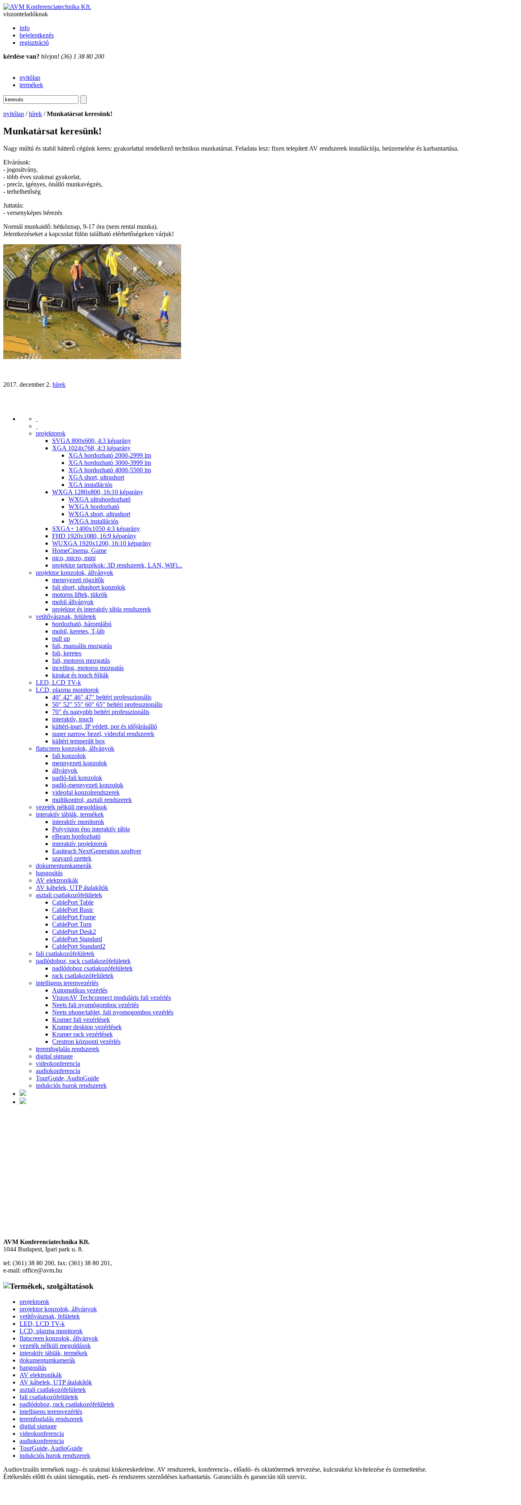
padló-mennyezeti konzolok (87, 785)
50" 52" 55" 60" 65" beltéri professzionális (107, 704)
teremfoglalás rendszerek (67, 1048)
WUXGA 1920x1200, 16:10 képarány (101, 543)
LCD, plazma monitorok (67, 689)
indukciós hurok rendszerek (71, 1085)
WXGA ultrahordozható (99, 499)
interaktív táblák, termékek (70, 814)
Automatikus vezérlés (79, 990)
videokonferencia (58, 1063)
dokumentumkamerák (64, 865)
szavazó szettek (72, 858)
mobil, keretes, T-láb (78, 631)
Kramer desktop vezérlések (87, 1026)
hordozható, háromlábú (82, 623)
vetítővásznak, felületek (66, 616)
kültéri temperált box (78, 741)
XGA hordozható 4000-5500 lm (109, 470)
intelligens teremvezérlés (67, 982)
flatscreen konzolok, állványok (75, 748)
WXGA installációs (93, 521)
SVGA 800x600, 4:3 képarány (91, 440)
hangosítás (49, 873)
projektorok (51, 433)
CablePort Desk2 (74, 931)
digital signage (54, 1056)
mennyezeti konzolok (79, 763)
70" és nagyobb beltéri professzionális (100, 711)
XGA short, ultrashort (96, 477)
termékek (31, 84)
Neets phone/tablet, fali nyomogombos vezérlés (112, 1012)
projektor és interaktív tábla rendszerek (101, 609)
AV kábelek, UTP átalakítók (72, 887)
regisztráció (34, 42)
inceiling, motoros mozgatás (88, 667)
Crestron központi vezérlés (86, 1041)
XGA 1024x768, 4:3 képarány (91, 448)
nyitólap (30, 77)
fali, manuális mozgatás (82, 645)
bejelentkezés (37, 35)
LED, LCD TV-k (58, 682)
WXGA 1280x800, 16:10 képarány (97, 492)
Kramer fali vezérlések (81, 1019)
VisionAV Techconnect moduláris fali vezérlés (111, 997)
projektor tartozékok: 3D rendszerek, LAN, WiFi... (117, 565)
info (25, 27)
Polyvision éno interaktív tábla (91, 829)
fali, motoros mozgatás (81, 660)
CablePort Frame (74, 917)
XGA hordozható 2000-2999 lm (109, 455)
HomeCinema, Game (79, 550)
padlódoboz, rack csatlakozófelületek (83, 960)
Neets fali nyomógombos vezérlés (95, 1004)
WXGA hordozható (93, 506)
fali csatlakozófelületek (65, 953)
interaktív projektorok (79, 843)
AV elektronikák (57, 880)
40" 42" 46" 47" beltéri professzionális (101, 697)
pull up (61, 638)
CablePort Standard (77, 938)
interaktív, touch (72, 719)
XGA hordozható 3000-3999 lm (109, 462)
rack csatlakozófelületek (83, 975)
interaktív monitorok (78, 821)
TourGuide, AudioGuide (67, 1078)
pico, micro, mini (74, 557)
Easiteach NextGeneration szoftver (96, 851)
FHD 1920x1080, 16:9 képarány (94, 535)
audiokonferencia (58, 1070)
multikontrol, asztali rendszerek (92, 799)
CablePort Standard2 (78, 946)
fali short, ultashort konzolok (88, 587)
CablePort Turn (72, 924)
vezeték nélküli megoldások (71, 807)
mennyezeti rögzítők (78, 579)
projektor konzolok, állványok (74, 572)
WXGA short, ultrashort (99, 513)
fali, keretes (66, 653)
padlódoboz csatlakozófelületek (92, 968)
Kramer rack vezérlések (82, 1034)
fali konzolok (69, 755)
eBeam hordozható (76, 836)
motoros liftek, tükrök (79, 594)
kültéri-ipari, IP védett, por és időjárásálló (104, 726)
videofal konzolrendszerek (86, 792)
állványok (64, 770)
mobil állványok (73, 601)
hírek (35, 113)
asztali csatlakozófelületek (69, 895)
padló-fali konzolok (77, 777)
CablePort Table (73, 902)
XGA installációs (90, 484)
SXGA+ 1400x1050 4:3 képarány (96, 528)
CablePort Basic (73, 909)
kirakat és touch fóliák (80, 675)
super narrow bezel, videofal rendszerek (103, 733)
